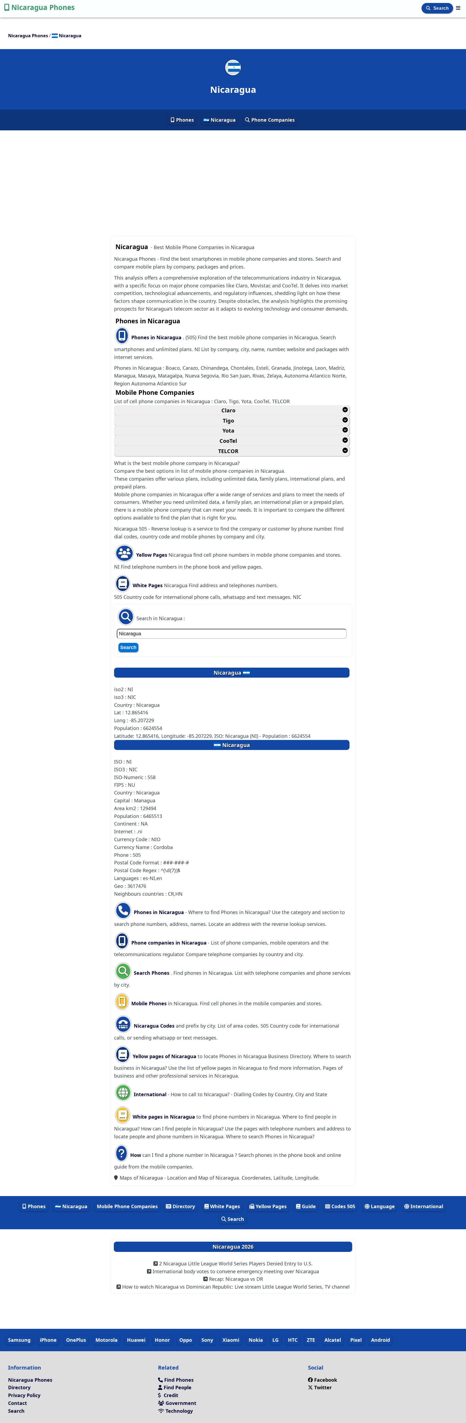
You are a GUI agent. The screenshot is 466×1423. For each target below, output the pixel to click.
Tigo (228, 420)
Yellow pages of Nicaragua (164, 1056)
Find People (176, 1387)
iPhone (48, 1340)
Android (380, 1340)
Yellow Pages (152, 555)
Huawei (136, 1340)
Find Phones (178, 1380)
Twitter (323, 1387)
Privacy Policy (24, 1395)
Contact (17, 1403)
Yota (228, 430)
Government (180, 1403)
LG (275, 1340)
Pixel (356, 1340)
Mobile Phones (148, 1003)
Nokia (256, 1340)
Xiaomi (230, 1340)
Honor (162, 1340)
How (135, 1155)
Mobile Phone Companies (127, 1206)
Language (382, 1206)
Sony (207, 1340)
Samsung (19, 1340)
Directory (183, 1206)
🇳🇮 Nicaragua (219, 120)
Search (441, 8)
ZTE (311, 1340)
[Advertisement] (233, 178)
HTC (292, 1340)
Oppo (185, 1340)
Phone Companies (272, 120)
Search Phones (151, 973)
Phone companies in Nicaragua (169, 942)
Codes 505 (342, 1206)
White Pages (147, 585)
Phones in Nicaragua (157, 337)
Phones (184, 120)
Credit (170, 1395)
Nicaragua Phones (43, 7)
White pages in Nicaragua (163, 1116)
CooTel (228, 440)
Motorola (106, 1340)
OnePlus (76, 1340)
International (150, 1094)
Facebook (325, 1380)
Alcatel (332, 1340)
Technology (178, 1411)
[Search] (429, 8)
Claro (228, 410)
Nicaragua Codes (153, 1026)
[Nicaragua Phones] (458, 8)
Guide (308, 1206)
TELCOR (228, 451)
